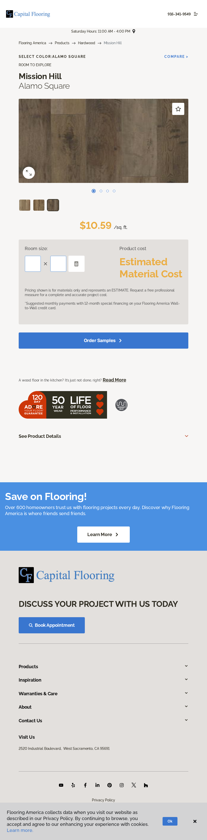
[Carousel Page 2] (101, 191)
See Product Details (40, 436)
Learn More (99, 534)
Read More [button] (114, 379)
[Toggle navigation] (196, 14)
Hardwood (86, 43)
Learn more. (20, 830)
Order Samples (100, 340)
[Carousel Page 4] (114, 191)
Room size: (36, 248)
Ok (170, 821)
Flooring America (32, 43)
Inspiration (30, 680)
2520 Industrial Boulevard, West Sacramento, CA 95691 (64, 749)
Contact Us (30, 720)
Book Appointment (55, 625)
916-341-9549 (179, 14)
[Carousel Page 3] (107, 191)
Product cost (132, 248)
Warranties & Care (38, 693)
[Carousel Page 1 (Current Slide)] (94, 191)
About (25, 707)
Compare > (176, 57)
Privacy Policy (103, 800)
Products (62, 43)
